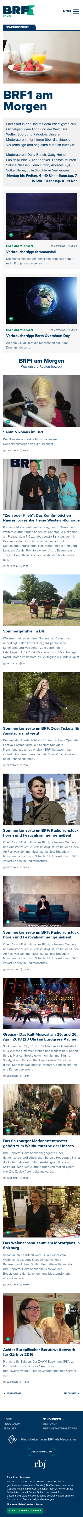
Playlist (9, 1428)
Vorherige (14, 1393)
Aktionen (50, 1424)
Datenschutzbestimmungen (38, 1499)
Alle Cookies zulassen (25, 1510)
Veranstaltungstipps (60, 1428)
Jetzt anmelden (41, 1451)
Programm (11, 1424)
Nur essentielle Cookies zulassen (25, 1504)
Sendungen (52, 1419)
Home (7, 1419)
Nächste (70, 1393)
